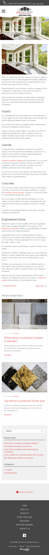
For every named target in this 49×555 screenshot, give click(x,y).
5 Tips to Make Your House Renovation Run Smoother (24, 455)
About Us (24, 509)
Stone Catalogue (24, 517)
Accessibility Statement (33, 546)
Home (24, 505)
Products (24, 513)
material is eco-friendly (10, 228)
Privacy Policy (13, 546)
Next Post (40, 286)
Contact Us (24, 529)
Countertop (17, 23)
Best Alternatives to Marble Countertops (23, 29)
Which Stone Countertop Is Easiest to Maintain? (21, 443)
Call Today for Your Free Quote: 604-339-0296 (23, 4)
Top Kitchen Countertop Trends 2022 (24, 400)
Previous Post (10, 286)
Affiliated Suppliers (24, 525)
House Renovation (10, 473)
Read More (7, 355)
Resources (24, 521)
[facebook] (24, 535)
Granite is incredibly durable (12, 161)
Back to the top (26, 492)
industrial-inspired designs (14, 192)
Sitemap (21, 546)
